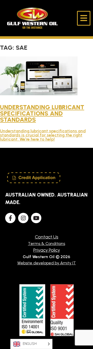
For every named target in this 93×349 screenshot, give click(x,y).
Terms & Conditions (46, 243)
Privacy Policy (46, 250)
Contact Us (46, 237)
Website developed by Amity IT (46, 262)
